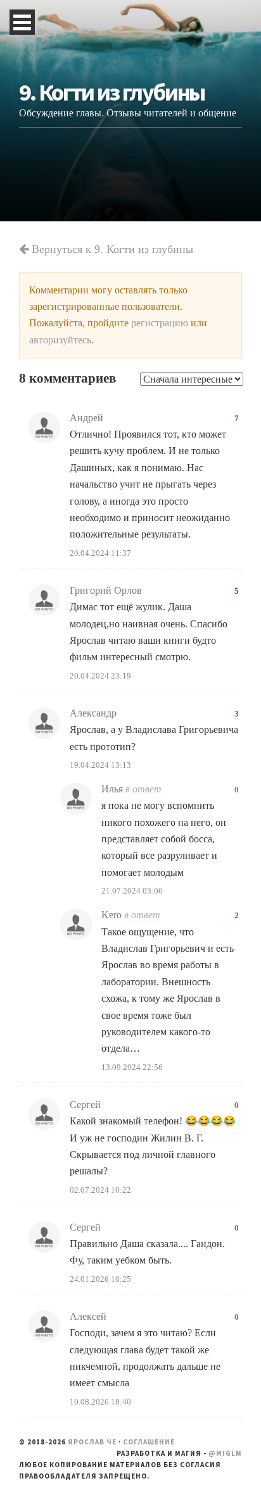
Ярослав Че (92, 1441)
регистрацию (159, 322)
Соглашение (149, 1441)
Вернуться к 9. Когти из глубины (111, 249)
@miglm (225, 1453)
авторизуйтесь (60, 340)
